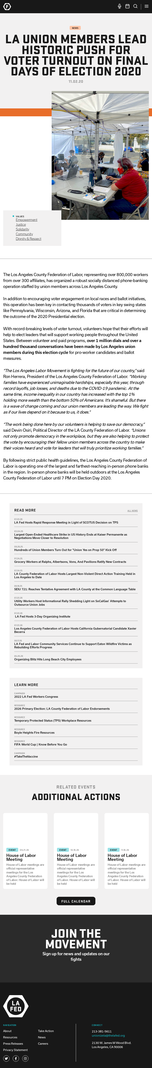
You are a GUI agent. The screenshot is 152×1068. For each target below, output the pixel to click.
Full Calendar (76, 901)
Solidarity (22, 229)
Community (24, 234)
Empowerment (26, 220)
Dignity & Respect (28, 239)
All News (132, 510)
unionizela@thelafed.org (108, 1035)
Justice (21, 224)
